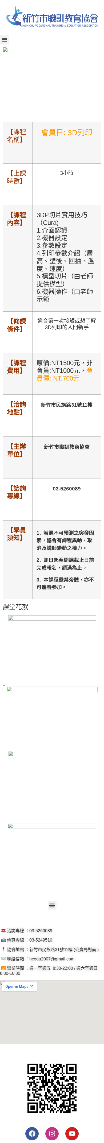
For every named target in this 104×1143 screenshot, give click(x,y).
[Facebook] (32, 1133)
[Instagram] (52, 1133)
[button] (4, 39)
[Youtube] (72, 1133)
